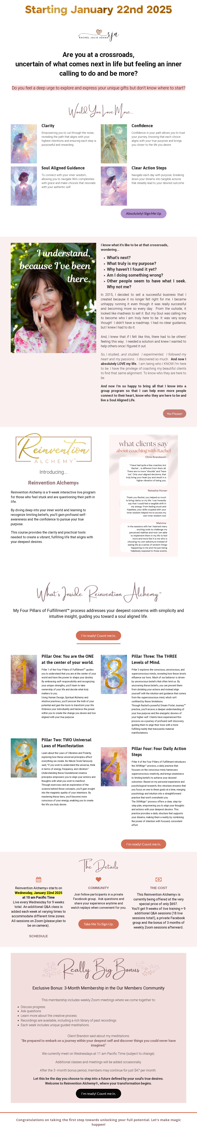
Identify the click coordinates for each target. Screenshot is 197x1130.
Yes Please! (174, 413)
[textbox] (38, 936)
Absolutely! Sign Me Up (143, 213)
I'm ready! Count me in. (98, 635)
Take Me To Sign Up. (98, 924)
